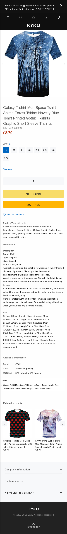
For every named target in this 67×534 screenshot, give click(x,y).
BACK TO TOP (33, 527)
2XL (37, 150)
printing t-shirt (25, 233)
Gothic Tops (54, 230)
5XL (6, 157)
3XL (45, 150)
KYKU (4, 380)
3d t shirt (21, 223)
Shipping (7, 169)
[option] (33, 63)
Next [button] (64, 64)
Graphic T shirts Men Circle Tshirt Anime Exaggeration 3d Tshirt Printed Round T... (17, 444)
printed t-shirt (9, 233)
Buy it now (33, 205)
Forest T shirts (24, 230)
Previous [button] (3, 64)
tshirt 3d (53, 233)
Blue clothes (9, 230)
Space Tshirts (40, 233)
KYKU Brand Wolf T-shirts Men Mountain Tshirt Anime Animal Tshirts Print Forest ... (49, 444)
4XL (53, 150)
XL (29, 150)
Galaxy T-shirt (40, 230)
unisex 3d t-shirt (17, 237)
